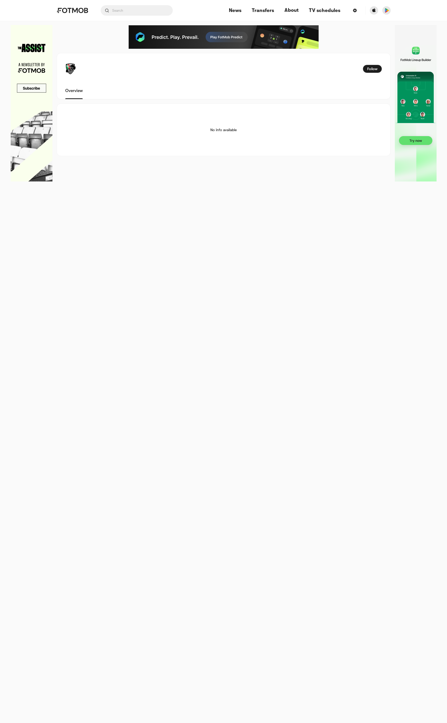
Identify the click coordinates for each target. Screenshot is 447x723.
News (235, 10)
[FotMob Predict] (224, 37)
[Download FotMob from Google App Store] (386, 10)
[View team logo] (70, 68)
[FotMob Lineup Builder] (416, 103)
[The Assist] (31, 103)
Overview (74, 90)
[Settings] (355, 10)
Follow (372, 69)
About (291, 10)
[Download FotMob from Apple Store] (374, 10)
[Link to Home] (72, 10)
